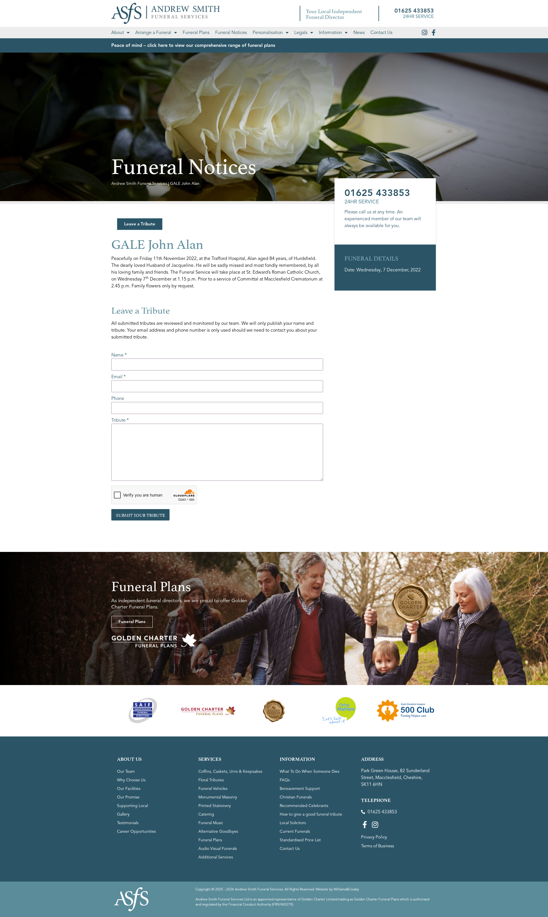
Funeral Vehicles (212, 788)
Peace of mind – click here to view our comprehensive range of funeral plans (193, 45)
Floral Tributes (211, 780)
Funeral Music (210, 822)
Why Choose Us (131, 780)
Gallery (123, 814)
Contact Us (381, 32)
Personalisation (268, 32)
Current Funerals (295, 831)
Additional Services (215, 857)
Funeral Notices (231, 32)
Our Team (126, 771)
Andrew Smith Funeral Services (139, 183)
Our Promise (128, 797)
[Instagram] (424, 32)
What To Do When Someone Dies (309, 771)
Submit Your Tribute (140, 514)
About (117, 32)
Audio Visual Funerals (217, 848)
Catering (206, 814)
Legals (300, 32)
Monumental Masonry (217, 797)
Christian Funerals (296, 797)
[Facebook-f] (433, 32)
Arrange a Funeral (153, 32)
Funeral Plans (196, 32)
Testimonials (127, 822)
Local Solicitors (293, 822)
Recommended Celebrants (304, 805)
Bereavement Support (300, 788)
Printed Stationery (214, 805)
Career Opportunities (136, 831)
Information (330, 32)
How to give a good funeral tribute (311, 814)
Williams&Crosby (346, 889)
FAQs (285, 780)
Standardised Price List (300, 840)
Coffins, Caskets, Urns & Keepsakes (230, 771)
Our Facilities (128, 788)
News (359, 32)
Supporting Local (132, 805)
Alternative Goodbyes (218, 831)
